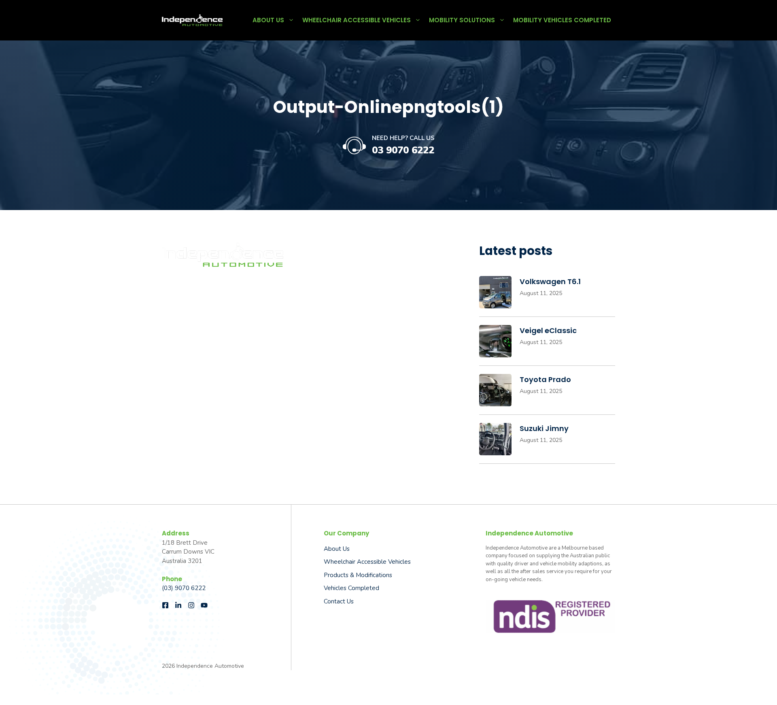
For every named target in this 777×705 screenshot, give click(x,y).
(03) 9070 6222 (184, 588)
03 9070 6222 (403, 150)
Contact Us (339, 601)
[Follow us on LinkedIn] (178, 605)
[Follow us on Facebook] (165, 605)
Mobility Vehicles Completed (562, 20)
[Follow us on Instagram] (191, 605)
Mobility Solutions (462, 20)
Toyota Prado (545, 379)
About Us (268, 20)
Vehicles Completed (351, 588)
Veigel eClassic (548, 330)
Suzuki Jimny (544, 428)
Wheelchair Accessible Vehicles (356, 20)
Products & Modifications (358, 575)
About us (337, 549)
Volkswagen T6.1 (550, 281)
